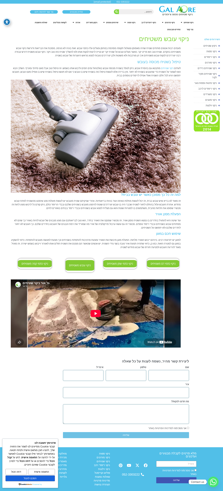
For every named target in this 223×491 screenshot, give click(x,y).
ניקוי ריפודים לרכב (148, 22)
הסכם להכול (30, 478)
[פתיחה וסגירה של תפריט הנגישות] (6, 22)
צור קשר (190, 29)
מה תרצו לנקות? (180, 401)
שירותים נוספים (112, 22)
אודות (78, 22)
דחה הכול (16, 471)
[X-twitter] (137, 465)
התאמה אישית (41, 471)
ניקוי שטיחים (188, 22)
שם (187, 367)
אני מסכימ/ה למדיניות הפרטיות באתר (167, 428)
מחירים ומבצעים (174, 29)
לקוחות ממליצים (60, 22)
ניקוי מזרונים (170, 22)
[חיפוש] (116, 11)
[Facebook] (145, 465)
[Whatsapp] (213, 482)
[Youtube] (129, 465)
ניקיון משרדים (91, 22)
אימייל (99, 367)
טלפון (143, 367)
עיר (187, 384)
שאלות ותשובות (41, 22)
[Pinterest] (120, 465)
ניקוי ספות (131, 22)
